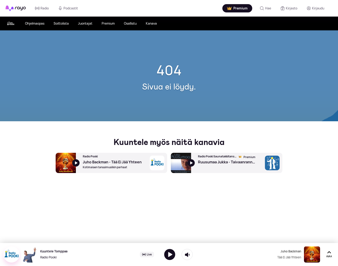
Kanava (151, 23)
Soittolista (61, 23)
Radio (44, 8)
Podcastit (70, 8)
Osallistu (130, 23)
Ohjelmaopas (34, 23)
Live (149, 254)
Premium (108, 23)
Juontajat (85, 23)
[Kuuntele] (169, 254)
